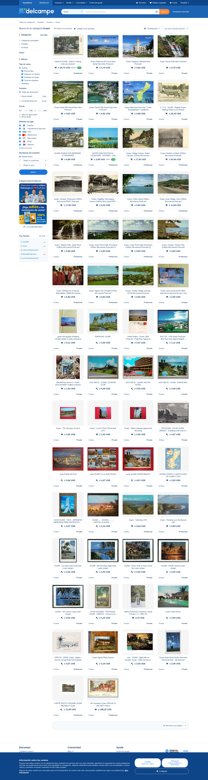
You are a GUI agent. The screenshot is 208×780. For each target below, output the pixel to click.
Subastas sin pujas (31, 77)
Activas (25, 68)
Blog (70, 751)
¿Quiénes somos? (26, 751)
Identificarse (44, 3)
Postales (24, 44)
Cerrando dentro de (29, 101)
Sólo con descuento (29, 115)
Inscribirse (27, 3)
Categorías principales (30, 40)
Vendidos (25, 83)
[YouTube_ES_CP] (33, 193)
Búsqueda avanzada (181, 12)
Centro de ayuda (122, 751)
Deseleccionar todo (25, 148)
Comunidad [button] (80, 3)
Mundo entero (27, 157)
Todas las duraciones (30, 92)
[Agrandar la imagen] (68, 46)
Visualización (152, 29)
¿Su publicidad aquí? (34, 227)
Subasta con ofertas (32, 74)
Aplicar (33, 172)
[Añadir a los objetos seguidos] (80, 37)
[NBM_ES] (33, 214)
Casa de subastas (31, 80)
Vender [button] (69, 3)
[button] (156, 11)
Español (184, 3)
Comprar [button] (58, 3)
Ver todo (43, 35)
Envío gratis (26, 117)
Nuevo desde (27, 96)
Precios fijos (29, 71)
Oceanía (24, 47)
